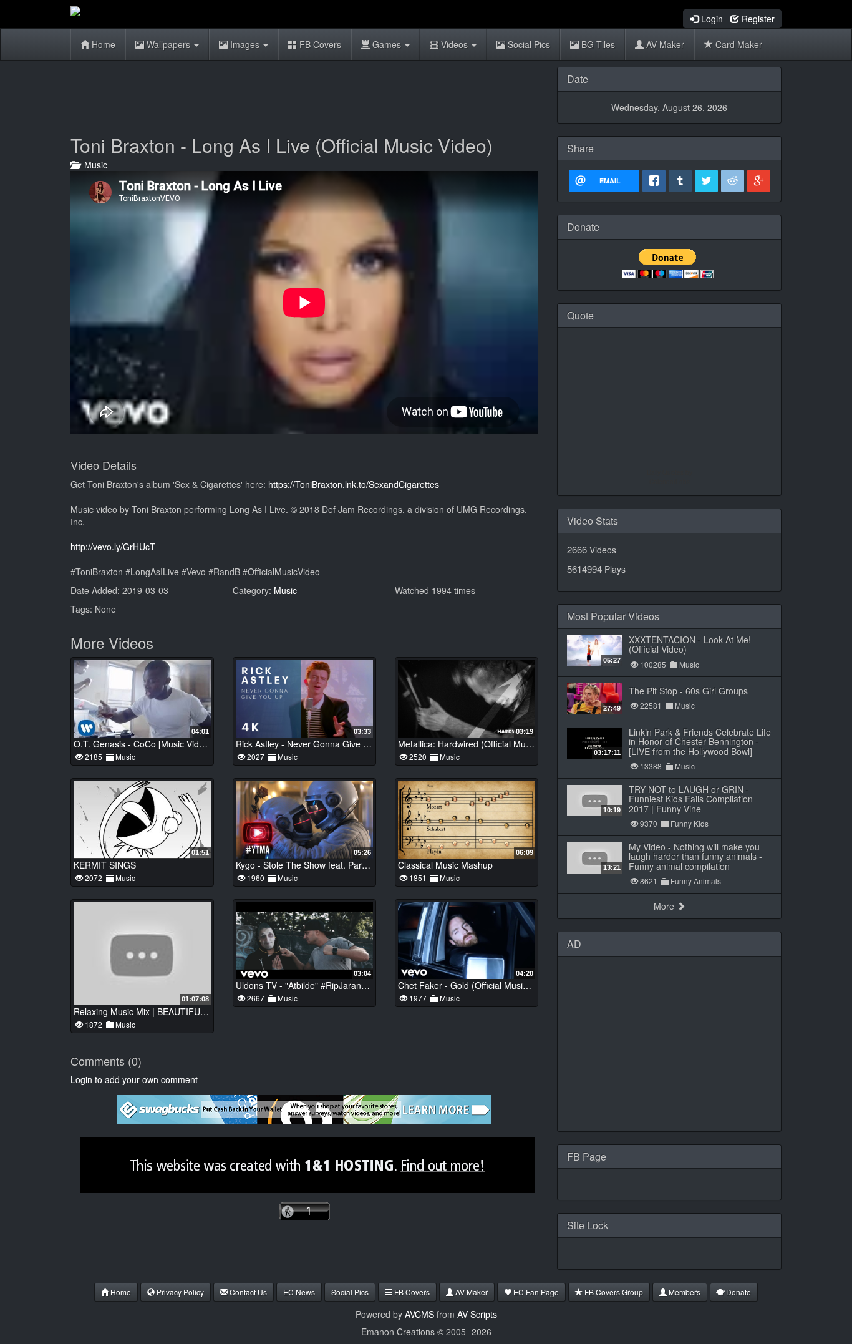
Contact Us (247, 1292)
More (665, 906)
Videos (454, 44)
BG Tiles (597, 44)
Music (93, 164)
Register (757, 18)
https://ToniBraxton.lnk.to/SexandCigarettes (353, 484)
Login (711, 18)
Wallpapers (168, 44)
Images (245, 44)
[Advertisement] (304, 95)
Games (387, 44)
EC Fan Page (535, 1292)
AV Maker (664, 44)
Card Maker (737, 44)
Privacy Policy (179, 1292)
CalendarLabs (669, 481)
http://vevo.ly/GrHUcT (112, 546)
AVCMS (419, 1314)
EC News (299, 1292)
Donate (737, 1292)
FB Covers (319, 44)
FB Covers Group (613, 1292)
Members (683, 1292)
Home (102, 44)
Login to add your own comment (134, 1079)
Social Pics (527, 44)
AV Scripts (477, 1314)
